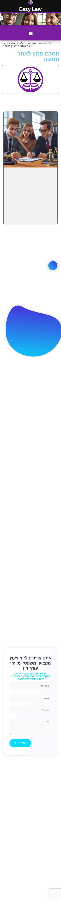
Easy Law (30, 9)
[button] (30, 33)
